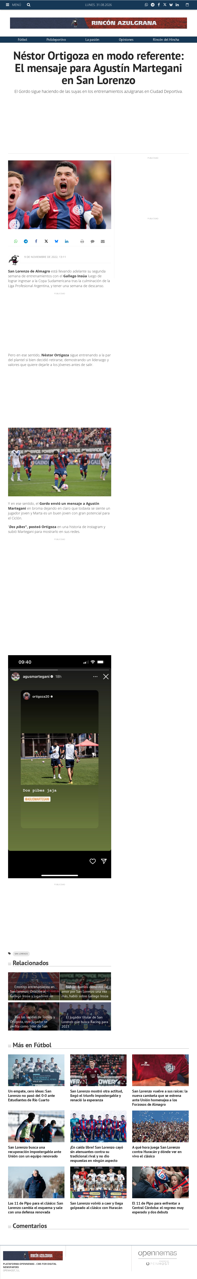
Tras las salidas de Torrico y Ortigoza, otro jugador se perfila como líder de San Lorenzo (32, 1024)
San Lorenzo (21, 953)
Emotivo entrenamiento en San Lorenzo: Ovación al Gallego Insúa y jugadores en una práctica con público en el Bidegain (32, 995)
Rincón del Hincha (166, 39)
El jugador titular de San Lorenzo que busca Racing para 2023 (85, 1022)
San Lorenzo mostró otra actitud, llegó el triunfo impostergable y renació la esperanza (96, 1095)
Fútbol (22, 39)
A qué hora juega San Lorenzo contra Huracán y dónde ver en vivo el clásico (156, 1152)
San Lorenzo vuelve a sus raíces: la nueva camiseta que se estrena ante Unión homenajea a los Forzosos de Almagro (159, 1098)
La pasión (92, 39)
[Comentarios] (92, 241)
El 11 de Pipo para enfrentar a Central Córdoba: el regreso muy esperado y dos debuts (158, 1208)
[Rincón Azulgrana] (98, 23)
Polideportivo (56, 39)
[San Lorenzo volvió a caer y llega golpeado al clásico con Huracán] (98, 1182)
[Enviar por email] (102, 241)
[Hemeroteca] (187, 4)
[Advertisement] (98, 124)
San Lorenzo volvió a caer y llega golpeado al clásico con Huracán (96, 1205)
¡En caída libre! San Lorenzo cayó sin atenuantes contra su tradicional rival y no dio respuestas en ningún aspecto (96, 1154)
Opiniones (126, 39)
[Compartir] (147, 5)
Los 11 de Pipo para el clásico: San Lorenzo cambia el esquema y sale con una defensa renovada (35, 1208)
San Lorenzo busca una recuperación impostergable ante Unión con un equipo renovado (34, 1152)
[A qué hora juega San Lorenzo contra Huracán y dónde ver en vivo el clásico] (160, 1126)
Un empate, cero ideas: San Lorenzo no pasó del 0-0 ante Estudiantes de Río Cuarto (31, 1095)
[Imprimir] (82, 241)
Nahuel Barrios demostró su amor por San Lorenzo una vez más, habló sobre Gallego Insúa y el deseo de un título (85, 993)
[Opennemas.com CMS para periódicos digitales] (157, 1258)
